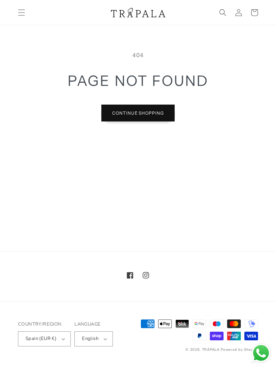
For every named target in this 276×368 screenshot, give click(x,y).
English (90, 338)
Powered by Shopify (239, 349)
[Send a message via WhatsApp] (261, 353)
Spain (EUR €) (41, 338)
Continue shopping (138, 113)
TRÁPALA (211, 349)
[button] (21, 12)
